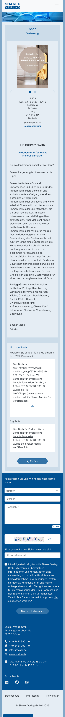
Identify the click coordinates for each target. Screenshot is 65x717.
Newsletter (52, 695)
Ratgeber (14, 329)
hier (56, 597)
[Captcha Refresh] (49, 539)
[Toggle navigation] (56, 5)
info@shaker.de (18, 649)
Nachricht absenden (32, 611)
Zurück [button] (34, 461)
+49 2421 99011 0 (19, 641)
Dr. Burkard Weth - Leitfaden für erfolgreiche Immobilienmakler (29, 433)
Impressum (32, 695)
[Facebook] (17, 682)
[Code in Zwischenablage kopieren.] (32, 407)
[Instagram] (27, 682)
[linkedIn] (7, 682)
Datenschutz (12, 695)
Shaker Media (33, 443)
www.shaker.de (17, 654)
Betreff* (11, 490)
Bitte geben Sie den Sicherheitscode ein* (28, 549)
